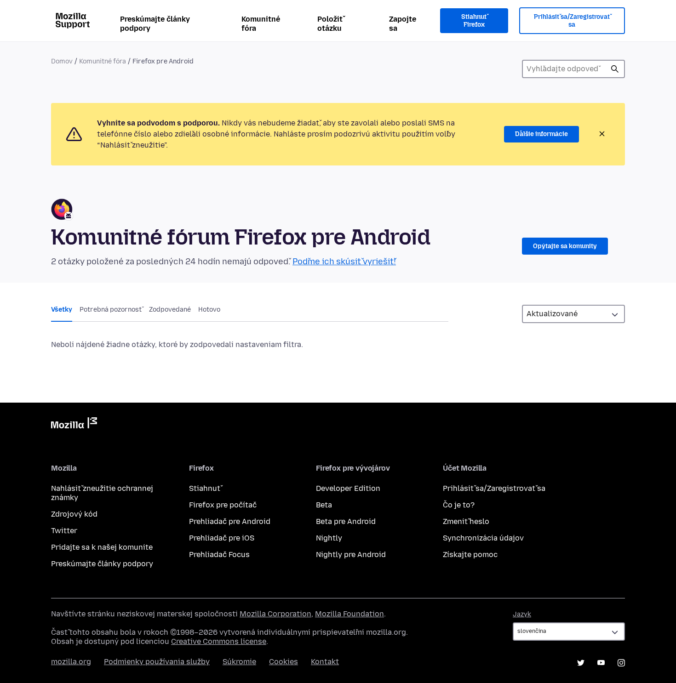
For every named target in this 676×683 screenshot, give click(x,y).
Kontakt (325, 661)
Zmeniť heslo (466, 521)
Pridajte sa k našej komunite (102, 547)
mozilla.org (71, 661)
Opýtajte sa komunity (565, 246)
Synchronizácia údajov (483, 538)
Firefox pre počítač (223, 505)
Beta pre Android (346, 521)
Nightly (329, 538)
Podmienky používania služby (157, 661)
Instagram (621, 662)
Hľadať (614, 69)
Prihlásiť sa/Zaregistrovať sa (572, 21)
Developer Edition (348, 488)
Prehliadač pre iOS (221, 538)
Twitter (64, 530)
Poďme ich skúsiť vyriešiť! (344, 261)
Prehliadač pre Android (229, 521)
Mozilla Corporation (275, 613)
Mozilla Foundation (349, 613)
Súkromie (239, 661)
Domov (62, 61)
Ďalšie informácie (541, 134)
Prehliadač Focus (219, 554)
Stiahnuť (204, 488)
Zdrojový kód (74, 514)
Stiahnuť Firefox (474, 21)
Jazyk (522, 614)
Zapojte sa (402, 24)
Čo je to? (459, 505)
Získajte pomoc (470, 554)
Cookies (283, 661)
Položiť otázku (330, 24)
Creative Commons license (218, 641)
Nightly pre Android (351, 554)
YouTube (601, 662)
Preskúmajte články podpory (155, 24)
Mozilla (74, 424)
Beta (324, 505)
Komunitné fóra (260, 24)
